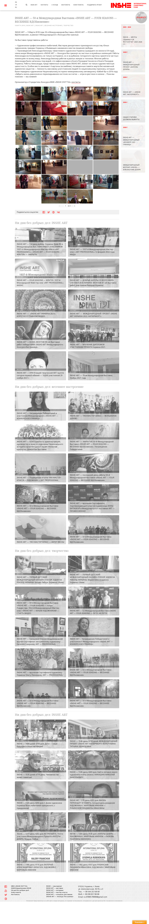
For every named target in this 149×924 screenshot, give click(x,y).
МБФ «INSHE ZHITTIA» (19, 886)
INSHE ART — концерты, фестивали (59, 894)
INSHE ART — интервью (54, 890)
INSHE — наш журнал (54, 886)
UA (16, 5)
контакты (75, 82)
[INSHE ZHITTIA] (128, 5)
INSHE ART (30, 25)
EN (16, 2)
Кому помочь (16, 892)
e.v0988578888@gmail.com (95, 897)
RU (16, 7)
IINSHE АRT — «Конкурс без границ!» (59, 896)
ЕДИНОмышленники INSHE (21, 888)
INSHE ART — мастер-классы (56, 892)
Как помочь (15, 894)
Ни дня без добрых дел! (20, 890)
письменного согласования (114, 901)
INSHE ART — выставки (54, 888)
